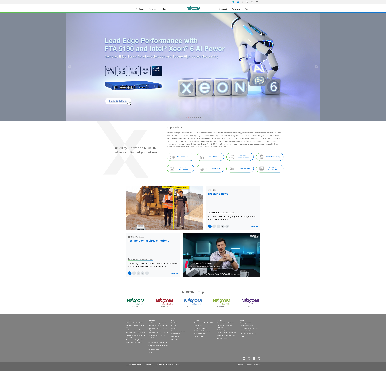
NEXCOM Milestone (246, 325)
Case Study (175, 336)
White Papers (175, 334)
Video (150, 352)
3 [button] (218, 226)
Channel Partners (223, 338)
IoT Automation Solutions (134, 323)
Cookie (249, 365)
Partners (236, 9)
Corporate (174, 339)
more (254, 226)
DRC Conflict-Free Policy (248, 334)
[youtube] (244, 359)
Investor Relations (246, 331)
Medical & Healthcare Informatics (155, 339)
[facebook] (254, 359)
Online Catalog (199, 336)
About (247, 9)
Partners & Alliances (178, 331)
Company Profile (245, 323)
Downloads (198, 325)
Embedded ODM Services (134, 342)
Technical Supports (200, 328)
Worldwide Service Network (249, 328)
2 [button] (214, 226)
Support (223, 9)
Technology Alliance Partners (227, 330)
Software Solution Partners (226, 335)
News (165, 9)
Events (173, 328)
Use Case (174, 323)
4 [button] (222, 226)
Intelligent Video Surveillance (135, 333)
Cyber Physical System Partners (224, 326)
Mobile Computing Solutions (135, 340)
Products (140, 9)
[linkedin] (249, 359)
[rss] (259, 359)
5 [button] (227, 226)
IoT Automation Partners (225, 323)
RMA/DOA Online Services (202, 331)
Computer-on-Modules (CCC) (203, 323)
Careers (242, 336)
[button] (186, 117)
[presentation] (70, 67)
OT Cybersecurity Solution (134, 330)
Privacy (257, 365)
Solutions (153, 9)
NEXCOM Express (200, 334)
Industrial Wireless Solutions (158, 325)
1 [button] (209, 226)
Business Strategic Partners (226, 333)
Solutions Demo (153, 350)
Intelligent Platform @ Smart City (135, 326)
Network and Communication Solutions (135, 336)
